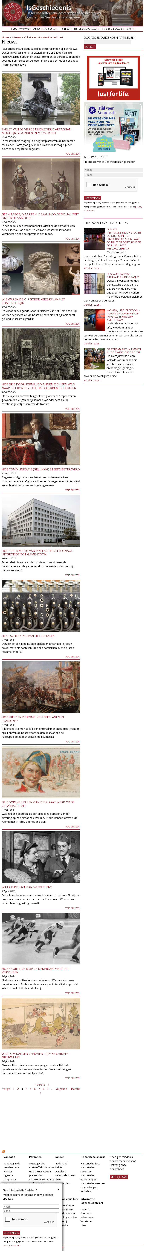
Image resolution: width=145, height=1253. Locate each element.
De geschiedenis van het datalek (28, 636)
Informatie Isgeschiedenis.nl (91, 1201)
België (58, 1167)
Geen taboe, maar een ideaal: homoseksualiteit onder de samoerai (40, 216)
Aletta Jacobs (37, 1163)
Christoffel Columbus (41, 1167)
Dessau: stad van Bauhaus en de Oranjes (123, 275)
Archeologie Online (66, 1217)
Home (14, 29)
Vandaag (23, 29)
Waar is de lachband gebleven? (27, 887)
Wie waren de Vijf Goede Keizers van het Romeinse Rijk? (33, 301)
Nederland (61, 1163)
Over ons (86, 1213)
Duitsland (60, 1171)
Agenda (8, 1175)
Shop (128, 29)
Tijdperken (64, 29)
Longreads (10, 1179)
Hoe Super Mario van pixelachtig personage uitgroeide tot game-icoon (37, 552)
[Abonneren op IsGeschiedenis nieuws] (41, 1151)
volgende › (62, 1088)
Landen (36, 29)
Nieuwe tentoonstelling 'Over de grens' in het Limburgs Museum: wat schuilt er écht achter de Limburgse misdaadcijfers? (124, 238)
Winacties (9, 1183)
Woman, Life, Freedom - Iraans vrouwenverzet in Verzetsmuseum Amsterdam (123, 315)
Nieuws (16, 37)
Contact (85, 1209)
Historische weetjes (92, 1183)
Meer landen (62, 1183)
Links (83, 1225)
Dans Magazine (64, 1209)
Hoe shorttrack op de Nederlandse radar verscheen (35, 970)
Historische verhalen (85, 29)
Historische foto (90, 1163)
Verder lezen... (92, 268)
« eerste (40, 1084)
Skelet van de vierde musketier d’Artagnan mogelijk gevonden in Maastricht (36, 131)
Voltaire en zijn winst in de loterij (43, 37)
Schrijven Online (64, 1205)
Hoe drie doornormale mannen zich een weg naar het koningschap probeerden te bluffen (39, 386)
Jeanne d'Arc (36, 1175)
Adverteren (87, 1217)
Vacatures (86, 1221)
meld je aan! (119, 1177)
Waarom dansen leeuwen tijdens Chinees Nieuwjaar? (35, 1055)
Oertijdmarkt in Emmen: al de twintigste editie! (124, 350)
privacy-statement (11, 1245)
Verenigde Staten (65, 1175)
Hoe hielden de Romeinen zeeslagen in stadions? (33, 719)
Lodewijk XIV (37, 1183)
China (58, 1179)
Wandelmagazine (65, 1213)
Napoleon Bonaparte (41, 1179)
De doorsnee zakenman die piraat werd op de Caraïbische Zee (38, 804)
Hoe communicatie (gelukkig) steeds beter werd (41, 469)
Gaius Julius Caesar (40, 1171)
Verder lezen (72, 153)
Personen (49, 29)
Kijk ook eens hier (66, 1199)
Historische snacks (111, 29)
